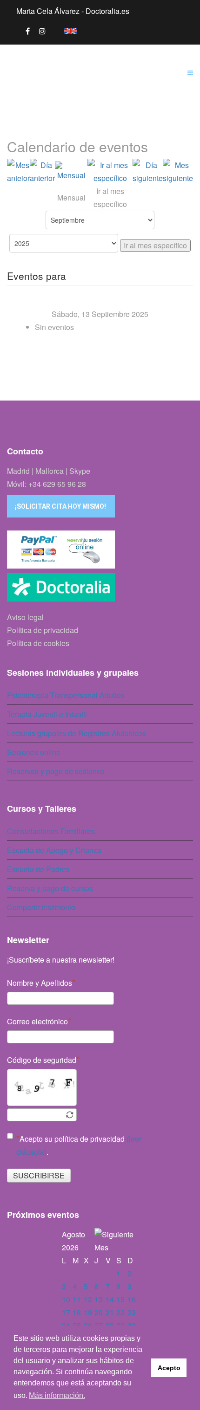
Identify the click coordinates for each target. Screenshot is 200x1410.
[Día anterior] (42, 172)
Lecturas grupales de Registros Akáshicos (76, 733)
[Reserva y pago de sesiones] (100, 549)
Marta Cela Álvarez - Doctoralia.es (72, 11)
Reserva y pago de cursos (50, 888)
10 (66, 1299)
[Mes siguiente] (178, 172)
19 (88, 1312)
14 (110, 1299)
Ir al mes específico (155, 245)
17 (66, 1312)
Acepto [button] (169, 1367)
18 (77, 1312)
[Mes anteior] (18, 172)
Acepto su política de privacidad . (78, 1145)
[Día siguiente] (148, 172)
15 (120, 1299)
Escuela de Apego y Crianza (54, 850)
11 (77, 1299)
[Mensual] (71, 172)
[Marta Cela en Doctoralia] (100, 590)
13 (98, 1299)
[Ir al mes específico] (110, 172)
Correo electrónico (37, 1021)
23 (131, 1312)
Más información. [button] (57, 1395)
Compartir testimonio (41, 907)
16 (131, 1299)
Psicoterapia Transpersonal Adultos (66, 695)
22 (120, 1312)
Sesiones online (33, 752)
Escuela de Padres (38, 869)
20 (98, 1312)
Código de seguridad (41, 1059)
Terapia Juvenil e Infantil (47, 714)
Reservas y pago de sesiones (56, 771)
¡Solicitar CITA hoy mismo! (60, 506)
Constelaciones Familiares (51, 831)
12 (88, 1299)
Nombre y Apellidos (39, 982)
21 (110, 1312)
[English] (66, 29)
